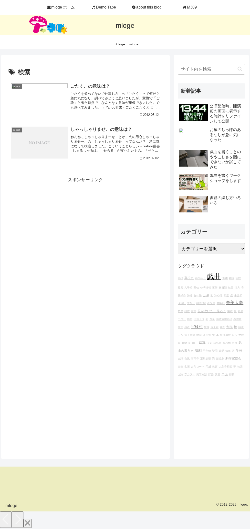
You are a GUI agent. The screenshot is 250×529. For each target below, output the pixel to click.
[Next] (17, 519)
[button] (240, 69)
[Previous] (6, 519)
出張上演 (199, 319)
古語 (180, 358)
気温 (180, 311)
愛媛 (206, 327)
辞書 (211, 374)
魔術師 (221, 303)
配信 (196, 287)
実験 (238, 278)
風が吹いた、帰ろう (212, 311)
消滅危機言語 (224, 319)
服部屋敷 (225, 334)
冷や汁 (218, 295)
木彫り (191, 303)
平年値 (207, 350)
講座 (217, 374)
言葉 (193, 311)
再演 (240, 311)
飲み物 (227, 342)
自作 (234, 334)
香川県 (207, 334)
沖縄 (189, 295)
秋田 (230, 287)
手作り (182, 319)
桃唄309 (201, 303)
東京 (180, 327)
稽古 (187, 311)
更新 (215, 287)
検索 (240, 366)
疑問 (215, 350)
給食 (234, 342)
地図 (189, 319)
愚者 (187, 327)
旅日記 (223, 287)
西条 (212, 319)
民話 (224, 374)
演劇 (198, 350)
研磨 (226, 295)
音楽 (180, 366)
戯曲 (214, 276)
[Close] (27, 523)
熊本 (225, 278)
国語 (180, 374)
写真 (202, 343)
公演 (206, 295)
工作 (180, 334)
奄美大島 (234, 302)
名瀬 (187, 366)
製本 (230, 311)
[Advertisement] (85, 218)
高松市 (189, 278)
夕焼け (182, 303)
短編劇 (220, 358)
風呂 (180, 287)
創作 (229, 327)
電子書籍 (189, 334)
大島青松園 (225, 366)
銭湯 (221, 350)
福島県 (217, 342)
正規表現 (205, 358)
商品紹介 (200, 278)
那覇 (231, 374)
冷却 (209, 342)
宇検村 (197, 326)
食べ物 (198, 295)
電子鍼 (214, 327)
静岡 (222, 327)
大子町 (188, 287)
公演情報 (205, 287)
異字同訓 (201, 374)
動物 (184, 342)
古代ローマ (197, 366)
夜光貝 (211, 303)
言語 (180, 278)
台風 (187, 358)
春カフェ (189, 374)
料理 (241, 327)
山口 (195, 342)
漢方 (237, 287)
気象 (228, 350)
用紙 (208, 366)
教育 (215, 366)
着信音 (237, 319)
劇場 (231, 278)
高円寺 (195, 358)
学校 (239, 350)
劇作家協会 (233, 358)
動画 (199, 334)
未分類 (238, 295)
